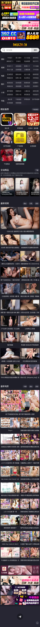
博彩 (2, 59)
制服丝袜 (10, 78)
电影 (2, 76)
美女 (25, 203)
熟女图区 (27, 86)
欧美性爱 (36, 74)
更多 (36, 203)
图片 (2, 84)
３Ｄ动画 (36, 66)
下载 (36, 170)
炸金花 (18, 61)
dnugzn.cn (20, 45)
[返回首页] (37, 623)
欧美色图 (27, 83)
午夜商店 (18, 99)
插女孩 (10, 99)
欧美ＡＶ (27, 66)
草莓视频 (27, 99)
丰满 (25, 386)
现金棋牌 (27, 61)
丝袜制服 (18, 70)
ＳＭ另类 (36, 70)
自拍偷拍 (18, 66)
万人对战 (27, 58)
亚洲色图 (18, 83)
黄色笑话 (27, 94)
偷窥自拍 (10, 83)
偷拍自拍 (18, 74)
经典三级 (18, 78)
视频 (2, 67)
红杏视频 (10, 103)
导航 (2, 101)
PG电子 (10, 58)
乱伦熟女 (27, 78)
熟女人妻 (10, 70)
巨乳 (31, 203)
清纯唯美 (18, 86)
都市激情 (10, 91)
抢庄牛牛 (36, 61)
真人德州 (18, 58)
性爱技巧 (36, 94)
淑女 (31, 386)
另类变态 (36, 78)
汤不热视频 (35, 99)
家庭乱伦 (18, 91)
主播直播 (27, 70)
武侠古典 (36, 91)
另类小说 (18, 94)
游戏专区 (36, 58)
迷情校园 (10, 94)
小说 (2, 92)
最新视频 (5, 203)
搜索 (35, 50)
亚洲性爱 (10, 74)
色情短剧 (18, 103)
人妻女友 (27, 91)
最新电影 (5, 386)
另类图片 (36, 86)
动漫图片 (36, 83)
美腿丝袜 (10, 86)
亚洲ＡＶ (10, 66)
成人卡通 (27, 74)
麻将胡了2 (10, 61)
